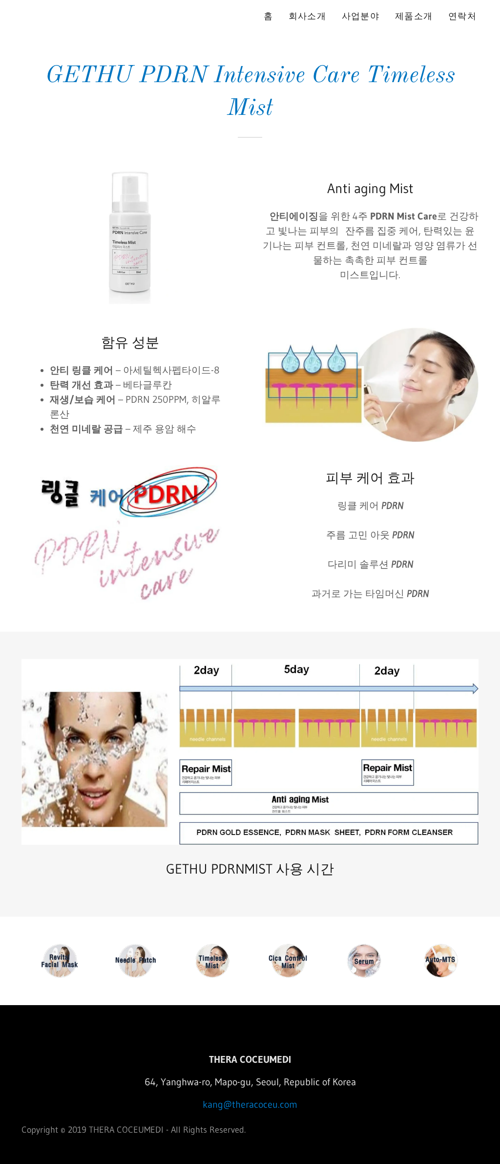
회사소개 (307, 16)
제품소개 (414, 16)
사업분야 (360, 16)
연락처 (462, 16)
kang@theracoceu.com (250, 1104)
